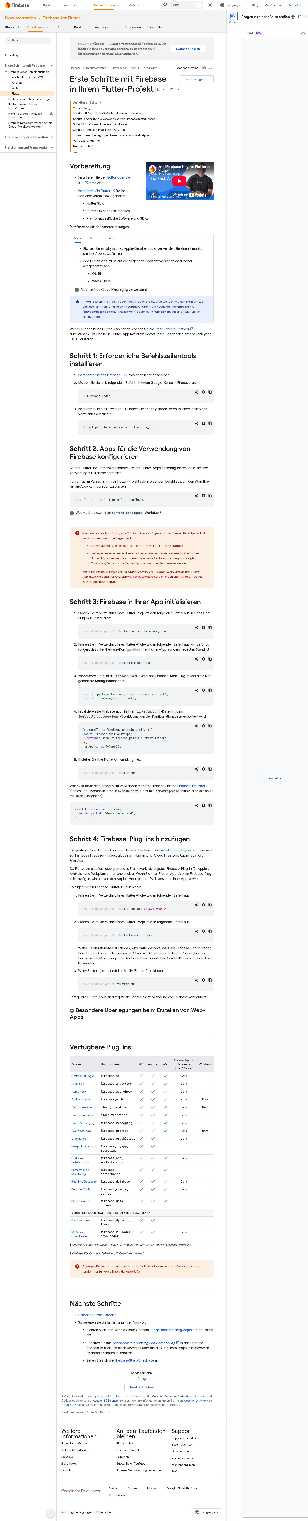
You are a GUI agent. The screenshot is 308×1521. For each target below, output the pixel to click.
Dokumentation (104, 5)
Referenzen (132, 27)
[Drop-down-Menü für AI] (65, 27)
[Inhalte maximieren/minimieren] (100, 102)
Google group (181, 1451)
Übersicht (12, 27)
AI (58, 27)
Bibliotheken (69, 1463)
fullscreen (299, 16)
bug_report (293, 16)
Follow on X (123, 1457)
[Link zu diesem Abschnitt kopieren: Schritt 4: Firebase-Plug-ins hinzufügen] (194, 839)
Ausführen (71, 5)
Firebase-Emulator (191, 786)
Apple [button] (78, 238)
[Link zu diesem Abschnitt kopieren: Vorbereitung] (114, 166)
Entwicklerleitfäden (74, 1443)
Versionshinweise (183, 1458)
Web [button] (112, 238)
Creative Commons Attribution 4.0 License (179, 1396)
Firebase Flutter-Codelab (97, 1315)
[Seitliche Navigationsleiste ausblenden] (50, 1513)
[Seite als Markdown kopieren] (172, 89)
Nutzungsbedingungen (76, 1512)
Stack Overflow (182, 1445)
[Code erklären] (196, 392)
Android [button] (95, 238)
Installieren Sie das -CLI (102, 375)
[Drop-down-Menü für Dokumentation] (120, 5)
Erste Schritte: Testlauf (172, 329)
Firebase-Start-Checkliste (134, 1360)
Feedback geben (196, 79)
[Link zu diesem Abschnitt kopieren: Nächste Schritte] (125, 1304)
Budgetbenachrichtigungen (171, 1330)
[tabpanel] (141, 284)
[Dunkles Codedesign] (203, 392)
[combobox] (182, 5)
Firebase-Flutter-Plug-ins (172, 850)
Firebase (75, 68)
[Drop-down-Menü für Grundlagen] (49, 27)
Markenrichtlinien (183, 1465)
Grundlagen (35, 27)
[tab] (78, 238)
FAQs (175, 1471)
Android (113, 1488)
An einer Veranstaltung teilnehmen (139, 1470)
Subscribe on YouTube (130, 1463)
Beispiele (155, 27)
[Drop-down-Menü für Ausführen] (84, 5)
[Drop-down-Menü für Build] (55, 5)
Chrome (133, 1488)
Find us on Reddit (127, 1450)
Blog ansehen (125, 1443)
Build (46, 5)
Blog (255, 5)
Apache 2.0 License (105, 1400)
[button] (25, 65)
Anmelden (296, 5)
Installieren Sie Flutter (94, 191)
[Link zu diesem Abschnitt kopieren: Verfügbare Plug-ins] (135, 1047)
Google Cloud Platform (181, 1488)
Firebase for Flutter (61, 18)
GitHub (66, 1470)
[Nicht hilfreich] (210, 68)
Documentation (20, 18)
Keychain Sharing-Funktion (105, 307)
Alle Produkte (117, 1495)
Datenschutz (105, 1512)
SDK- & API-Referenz (75, 1450)
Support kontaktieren (186, 1438)
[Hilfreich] (204, 68)
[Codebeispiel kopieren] (210, 392)
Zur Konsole (273, 5)
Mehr (132, 5)
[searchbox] (28, 40)
